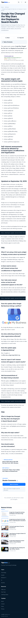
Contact (3, 603)
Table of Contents (7, 42)
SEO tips (7, 7)
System (2, 575)
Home (2, 7)
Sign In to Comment (14, 484)
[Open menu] (25, 2)
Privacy (2, 608)
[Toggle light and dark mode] (22, 2)
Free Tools (3, 592)
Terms (2, 606)
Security (3, 582)
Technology (3, 572)
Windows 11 (3, 577)
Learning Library (4, 594)
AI (1, 580)
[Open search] (18, 2)
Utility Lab (3, 589)
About (2, 601)
